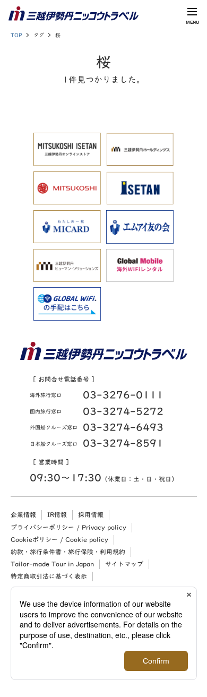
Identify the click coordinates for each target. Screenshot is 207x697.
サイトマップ (124, 564)
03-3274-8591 (123, 443)
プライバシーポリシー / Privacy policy (68, 527)
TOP (16, 35)
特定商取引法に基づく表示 (49, 576)
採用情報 (91, 514)
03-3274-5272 (123, 411)
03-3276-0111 (123, 395)
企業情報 (23, 514)
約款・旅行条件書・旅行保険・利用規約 (68, 551)
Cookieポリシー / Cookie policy (59, 539)
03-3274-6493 (123, 427)
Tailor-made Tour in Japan (52, 564)
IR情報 (57, 514)
